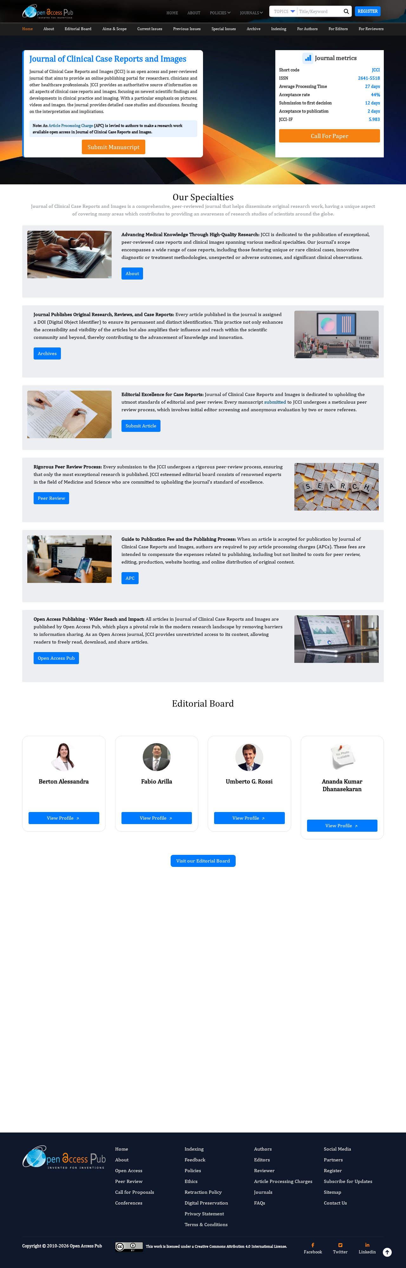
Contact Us (335, 1203)
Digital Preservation (206, 1203)
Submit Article (141, 426)
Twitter (340, 1251)
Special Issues (224, 28)
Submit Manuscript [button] (114, 146)
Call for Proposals (134, 1192)
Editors (262, 1160)
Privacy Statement (204, 1214)
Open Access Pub (56, 658)
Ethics (191, 1181)
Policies (218, 12)
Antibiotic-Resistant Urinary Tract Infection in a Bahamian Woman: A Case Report (328, 1052)
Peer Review (51, 498)
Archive (253, 28)
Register (368, 11)
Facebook (313, 1251)
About (193, 12)
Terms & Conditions (206, 1224)
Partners (333, 1160)
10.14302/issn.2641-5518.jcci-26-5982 (336, 988)
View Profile (61, 818)
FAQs (259, 1203)
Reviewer (264, 1170)
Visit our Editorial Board (203, 861)
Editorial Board (78, 28)
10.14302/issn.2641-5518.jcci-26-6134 (150, 995)
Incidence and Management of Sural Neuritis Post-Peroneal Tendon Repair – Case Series (144, 949)
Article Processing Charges (283, 1181)
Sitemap (332, 1192)
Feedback (195, 1160)
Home (172, 12)
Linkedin (367, 1251)
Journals (250, 12)
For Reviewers (371, 28)
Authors (263, 1149)
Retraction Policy (203, 1192)
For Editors (338, 28)
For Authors (307, 28)
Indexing (278, 28)
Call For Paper (329, 135)
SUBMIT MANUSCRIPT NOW (266, 1090)
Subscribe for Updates (348, 1181)
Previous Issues (187, 28)
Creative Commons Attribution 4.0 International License (240, 1247)
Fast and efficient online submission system (164, 1089)
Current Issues (149, 28)
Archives (47, 353)
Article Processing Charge (71, 125)
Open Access (128, 1170)
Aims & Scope (114, 28)
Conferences (128, 1203)
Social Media (337, 1149)
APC (130, 578)
